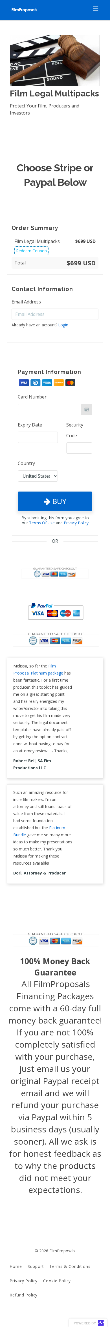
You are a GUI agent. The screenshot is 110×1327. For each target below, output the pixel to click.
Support (36, 1266)
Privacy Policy (76, 522)
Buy (58, 501)
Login (63, 325)
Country (26, 463)
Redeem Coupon (31, 250)
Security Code (74, 430)
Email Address (26, 302)
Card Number (32, 397)
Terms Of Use (42, 522)
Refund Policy (24, 1295)
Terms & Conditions (70, 1266)
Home (16, 1266)
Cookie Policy (57, 1280)
